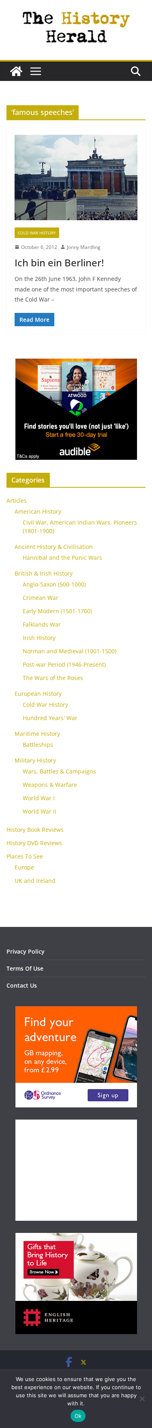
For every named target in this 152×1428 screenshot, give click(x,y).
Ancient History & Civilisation (54, 546)
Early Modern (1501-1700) (57, 611)
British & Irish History (44, 573)
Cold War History (37, 233)
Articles (16, 500)
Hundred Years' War (50, 718)
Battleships (38, 744)
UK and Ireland (35, 880)
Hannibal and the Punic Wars (62, 557)
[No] (142, 1398)
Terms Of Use (24, 968)
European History (38, 693)
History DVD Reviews (34, 843)
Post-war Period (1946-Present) (64, 664)
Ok (78, 1416)
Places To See (24, 856)
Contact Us (21, 985)
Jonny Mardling (84, 247)
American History (38, 511)
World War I (39, 798)
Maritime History (37, 733)
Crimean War (40, 597)
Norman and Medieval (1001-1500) (69, 651)
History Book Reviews (35, 829)
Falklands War (42, 624)
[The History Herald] (16, 71)
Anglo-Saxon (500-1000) (54, 584)
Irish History (39, 638)
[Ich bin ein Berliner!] (76, 181)
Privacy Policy (25, 951)
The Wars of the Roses (53, 678)
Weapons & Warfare (50, 784)
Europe (24, 867)
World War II (39, 811)
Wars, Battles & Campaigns (59, 771)
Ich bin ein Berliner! (59, 262)
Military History (35, 760)
